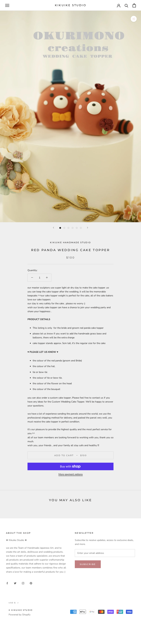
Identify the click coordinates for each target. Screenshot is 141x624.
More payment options (70, 474)
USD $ (12, 603)
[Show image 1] (60, 228)
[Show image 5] (77, 228)
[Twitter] (15, 583)
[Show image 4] (72, 228)
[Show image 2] (64, 228)
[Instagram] (23, 583)
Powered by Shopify (19, 614)
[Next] (87, 227)
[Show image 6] (81, 228)
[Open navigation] (7, 5)
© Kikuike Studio (20, 610)
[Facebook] (7, 583)
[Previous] (53, 227)
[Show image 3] (68, 228)
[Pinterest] (31, 583)
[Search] (126, 5)
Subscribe (88, 564)
